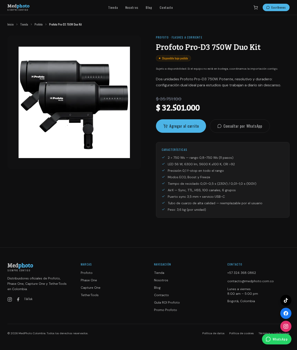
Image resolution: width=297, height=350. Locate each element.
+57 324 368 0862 (241, 273)
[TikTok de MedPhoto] (285, 300)
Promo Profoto (165, 310)
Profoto (39, 24)
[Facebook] (18, 299)
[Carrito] (256, 7)
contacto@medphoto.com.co (250, 281)
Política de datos (213, 333)
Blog (149, 7)
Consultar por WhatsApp (242, 126)
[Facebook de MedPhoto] (285, 313)
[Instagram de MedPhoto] (285, 326)
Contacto (166, 7)
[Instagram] (9, 299)
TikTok (28, 299)
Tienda (113, 7)
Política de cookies (241, 333)
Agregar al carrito (184, 126)
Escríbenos (278, 7)
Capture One (90, 287)
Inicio (10, 24)
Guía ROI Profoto (167, 302)
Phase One (89, 280)
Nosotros (131, 7)
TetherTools (90, 295)
